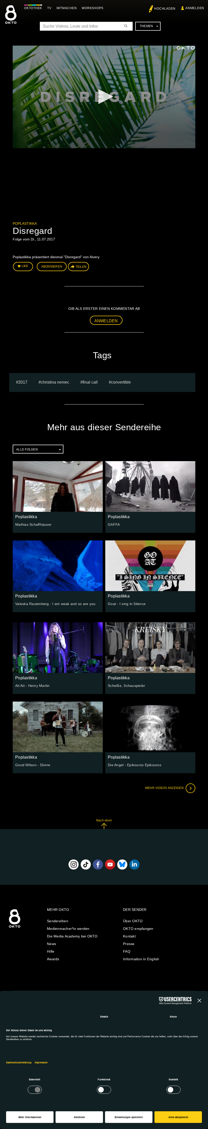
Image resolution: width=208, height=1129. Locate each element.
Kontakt (129, 936)
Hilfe (50, 951)
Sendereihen (57, 921)
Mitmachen (67, 8)
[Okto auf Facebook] (98, 864)
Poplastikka (25, 223)
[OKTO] (10, 19)
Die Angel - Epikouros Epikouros (134, 765)
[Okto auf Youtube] (110, 864)
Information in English (141, 959)
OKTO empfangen (138, 929)
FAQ (126, 951)
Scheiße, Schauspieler (126, 686)
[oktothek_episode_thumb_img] (58, 486)
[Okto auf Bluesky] (122, 864)
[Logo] (186, 48)
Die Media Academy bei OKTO (72, 936)
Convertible (121, 382)
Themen (146, 26)
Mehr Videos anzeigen (164, 788)
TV (49, 8)
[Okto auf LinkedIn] (134, 864)
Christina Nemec (55, 382)
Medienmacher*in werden (68, 929)
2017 (22, 382)
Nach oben (104, 820)
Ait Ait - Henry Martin (32, 686)
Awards (53, 959)
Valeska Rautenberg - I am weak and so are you (55, 604)
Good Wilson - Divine (32, 765)
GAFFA (114, 524)
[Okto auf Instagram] (73, 864)
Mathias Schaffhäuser (33, 524)
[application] (104, 97)
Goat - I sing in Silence (127, 604)
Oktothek (33, 8)
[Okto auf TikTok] (86, 864)
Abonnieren (51, 266)
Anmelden (106, 321)
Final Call (90, 382)
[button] (104, 96)
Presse (129, 944)
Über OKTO (133, 921)
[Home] (14, 928)
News (51, 944)
